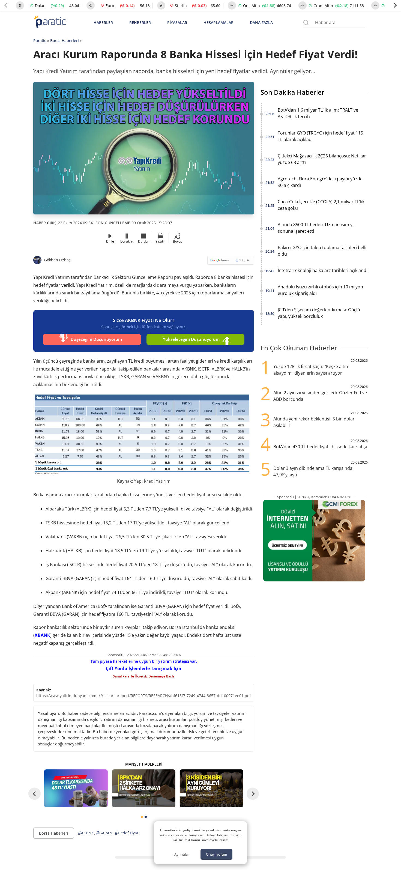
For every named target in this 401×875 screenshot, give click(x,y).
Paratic (39, 40)
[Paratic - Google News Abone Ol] (230, 262)
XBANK (42, 635)
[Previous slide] (6, 5)
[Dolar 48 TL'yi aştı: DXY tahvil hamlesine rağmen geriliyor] (75, 788)
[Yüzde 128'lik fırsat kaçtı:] (211, 788)
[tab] (142, 817)
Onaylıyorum (216, 854)
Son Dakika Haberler (292, 92)
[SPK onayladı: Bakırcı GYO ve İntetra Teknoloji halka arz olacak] (143, 788)
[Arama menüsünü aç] (306, 22)
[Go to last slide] (34, 793)
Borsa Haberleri (64, 40)
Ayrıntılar (181, 854)
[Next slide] (395, 5)
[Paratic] (49, 22)
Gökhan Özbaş (57, 259)
